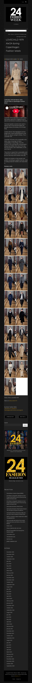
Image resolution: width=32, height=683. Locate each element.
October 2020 (10, 663)
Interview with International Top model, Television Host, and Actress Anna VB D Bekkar (16, 522)
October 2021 (10, 635)
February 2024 (10, 573)
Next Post (22, 416)
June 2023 (9, 591)
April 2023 (9, 596)
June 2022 (9, 617)
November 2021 (10, 633)
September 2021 (10, 638)
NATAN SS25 (9, 539)
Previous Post (10, 416)
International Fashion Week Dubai (15, 506)
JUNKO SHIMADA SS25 (12, 541)
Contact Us (18, 679)
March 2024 (9, 570)
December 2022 (10, 605)
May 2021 (9, 647)
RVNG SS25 (9, 526)
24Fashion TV (9, 450)
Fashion (12, 34)
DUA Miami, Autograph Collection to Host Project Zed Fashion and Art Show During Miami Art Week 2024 (16, 497)
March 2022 (9, 624)
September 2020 (10, 666)
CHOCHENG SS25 (11, 534)
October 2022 (10, 607)
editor (16, 59)
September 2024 (10, 559)
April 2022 (9, 621)
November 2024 (10, 554)
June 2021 (9, 645)
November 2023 (10, 580)
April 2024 (9, 568)
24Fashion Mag (12, 480)
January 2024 (10, 575)
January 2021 (10, 656)
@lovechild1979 (13, 400)
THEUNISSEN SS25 (11, 536)
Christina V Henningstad (10, 409)
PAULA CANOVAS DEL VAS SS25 (14, 528)
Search (6, 422)
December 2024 (10, 552)
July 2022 (9, 614)
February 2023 (10, 600)
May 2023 (9, 594)
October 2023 (10, 582)
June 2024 (9, 563)
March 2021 (9, 652)
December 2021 (10, 631)
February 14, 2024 (9, 59)
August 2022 (9, 612)
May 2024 (9, 566)
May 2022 (9, 619)
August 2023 (9, 587)
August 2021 (9, 640)
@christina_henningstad (17, 410)
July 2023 (9, 589)
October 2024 (10, 556)
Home (9, 34)
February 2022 (10, 626)
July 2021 (9, 642)
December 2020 (10, 659)
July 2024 (9, 561)
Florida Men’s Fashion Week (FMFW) (15, 493)
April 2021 (9, 649)
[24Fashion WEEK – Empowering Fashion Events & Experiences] (16, 7)
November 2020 (10, 661)
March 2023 (9, 598)
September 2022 (10, 610)
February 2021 (10, 654)
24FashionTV (7, 408)
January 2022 (10, 628)
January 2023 (10, 603)
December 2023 (10, 577)
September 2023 (10, 584)
